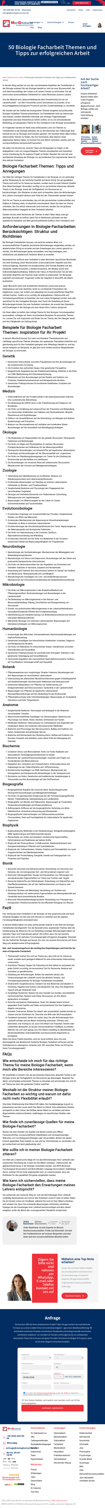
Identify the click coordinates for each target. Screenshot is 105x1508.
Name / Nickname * (62, 1383)
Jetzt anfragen (86, 25)
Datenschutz (62, 1500)
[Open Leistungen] (42, 22)
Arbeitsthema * (27, 1364)
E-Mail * (24, 1383)
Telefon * (62, 1375)
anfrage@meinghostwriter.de (21, 1447)
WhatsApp (12, 1442)
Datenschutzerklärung (45, 1393)
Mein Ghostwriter (10, 77)
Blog (21, 77)
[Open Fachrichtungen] (63, 22)
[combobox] (59, 1376)
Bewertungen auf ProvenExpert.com (11, 1478)
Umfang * (58, 1364)
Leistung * (25, 1355)
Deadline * (25, 1373)
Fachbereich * (60, 1355)
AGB (65, 1393)
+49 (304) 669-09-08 (16, 1437)
